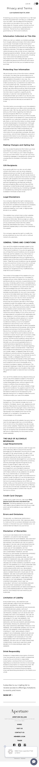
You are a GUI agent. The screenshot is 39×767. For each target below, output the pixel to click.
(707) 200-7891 (19, 721)
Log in (27, 4)
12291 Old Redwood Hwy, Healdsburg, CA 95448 (19, 719)
